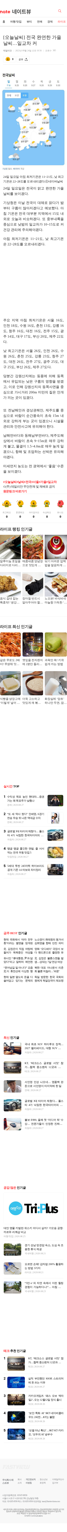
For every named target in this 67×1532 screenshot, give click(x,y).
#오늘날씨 (10, 482)
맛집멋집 (11, 856)
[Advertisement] (34, 287)
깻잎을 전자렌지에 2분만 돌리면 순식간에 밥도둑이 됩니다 (32, 662)
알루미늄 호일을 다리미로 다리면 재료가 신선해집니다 (10, 563)
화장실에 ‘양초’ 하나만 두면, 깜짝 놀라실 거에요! (55, 701)
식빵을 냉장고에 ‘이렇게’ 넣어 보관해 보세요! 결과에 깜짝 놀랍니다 (10, 701)
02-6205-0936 (12, 1501)
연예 (39, 21)
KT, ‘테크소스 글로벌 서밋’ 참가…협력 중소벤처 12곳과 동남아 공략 (44, 1067)
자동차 (10, 839)
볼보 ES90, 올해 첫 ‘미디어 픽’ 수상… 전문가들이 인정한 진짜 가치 (44, 1123)
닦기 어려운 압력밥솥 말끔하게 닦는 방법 (55, 563)
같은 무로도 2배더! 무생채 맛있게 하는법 (10, 662)
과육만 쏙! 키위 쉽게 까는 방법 (54, 662)
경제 (50, 21)
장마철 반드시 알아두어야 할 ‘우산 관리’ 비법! (32, 601)
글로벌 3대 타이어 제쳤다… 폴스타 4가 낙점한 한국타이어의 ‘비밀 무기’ (25, 835)
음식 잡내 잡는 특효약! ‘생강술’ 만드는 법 (10, 601)
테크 (27, 1071)
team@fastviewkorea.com (51, 1501)
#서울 (35, 482)
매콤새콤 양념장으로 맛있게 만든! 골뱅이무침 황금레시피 (32, 563)
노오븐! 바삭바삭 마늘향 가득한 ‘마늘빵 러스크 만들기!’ (56, 601)
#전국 (27, 482)
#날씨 (20, 482)
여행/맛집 (16, 21)
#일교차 (51, 482)
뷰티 (29, 21)
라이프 (28, 1272)
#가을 (42, 482)
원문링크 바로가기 (15, 491)
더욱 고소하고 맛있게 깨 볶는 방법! (31, 701)
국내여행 (29, 1253)
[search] (60, 11)
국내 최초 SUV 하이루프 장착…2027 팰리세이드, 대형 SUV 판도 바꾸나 (44, 1048)
